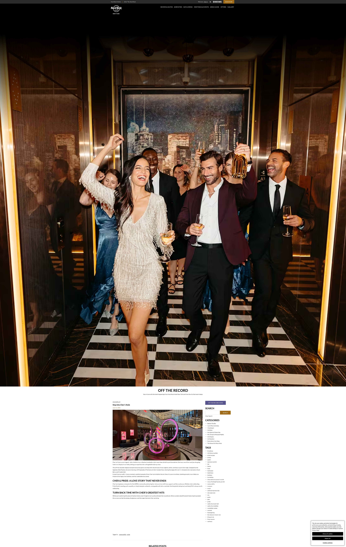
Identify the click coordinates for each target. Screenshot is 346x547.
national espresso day (213, 490)
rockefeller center (212, 508)
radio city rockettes (212, 506)
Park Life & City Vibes (213, 441)
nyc (208, 495)
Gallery (231, 7)
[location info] (210, 2)
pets (208, 499)
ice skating (210, 477)
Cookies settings (328, 542)
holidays (209, 475)
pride (128, 534)
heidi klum (210, 473)
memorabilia (122, 534)
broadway (210, 451)
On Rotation (210, 439)
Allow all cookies (328, 534)
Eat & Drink (188, 7)
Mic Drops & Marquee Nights (215, 434)
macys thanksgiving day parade (216, 481)
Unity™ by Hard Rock (130, 2)
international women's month (215, 479)
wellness (209, 521)
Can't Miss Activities (213, 426)
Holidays (209, 430)
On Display (116, 402)
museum (209, 486)
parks (208, 497)
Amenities (178, 7)
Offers (223, 7)
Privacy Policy (315, 530)
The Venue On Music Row (214, 443)
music (209, 488)
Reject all (328, 538)
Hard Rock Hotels (116, 2)
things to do (210, 517)
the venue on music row (214, 515)
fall (208, 464)
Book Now (228, 2)
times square (211, 519)
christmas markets (212, 453)
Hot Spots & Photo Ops (213, 432)
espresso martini (212, 462)
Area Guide (214, 7)
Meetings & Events (201, 7)
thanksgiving (210, 512)
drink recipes (211, 455)
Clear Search (208, 416)
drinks (209, 457)
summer (209, 510)
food (208, 468)
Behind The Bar (211, 423)
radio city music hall (213, 504)
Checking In (210, 428)
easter (209, 459)
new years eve (211, 493)
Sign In (206, 2)
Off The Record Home (215, 403)
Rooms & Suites (167, 7)
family (209, 466)
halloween (210, 470)
